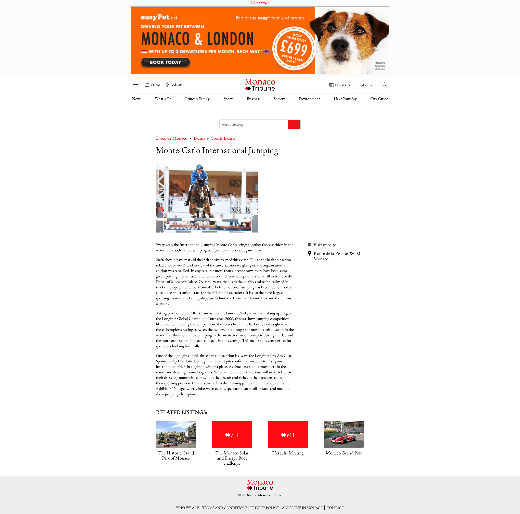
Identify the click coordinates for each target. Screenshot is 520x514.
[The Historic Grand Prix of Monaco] (176, 434)
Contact (335, 507)
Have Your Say (345, 98)
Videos (155, 85)
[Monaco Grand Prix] (344, 434)
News (136, 98)
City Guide (379, 98)
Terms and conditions (224, 507)
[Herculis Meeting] (288, 434)
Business (253, 98)
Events (199, 138)
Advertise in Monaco (302, 507)
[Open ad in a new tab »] (260, 41)
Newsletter (342, 85)
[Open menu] (135, 82)
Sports (228, 98)
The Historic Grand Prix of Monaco (176, 455)
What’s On (163, 98)
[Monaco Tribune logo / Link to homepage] (260, 84)
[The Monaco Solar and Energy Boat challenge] (232, 434)
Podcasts (176, 85)
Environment (309, 98)
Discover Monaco (171, 138)
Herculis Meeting (288, 453)
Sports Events (223, 138)
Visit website (324, 244)
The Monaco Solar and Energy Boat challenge (232, 458)
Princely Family (197, 98)
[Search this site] (385, 85)
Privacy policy (264, 507)
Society (279, 98)
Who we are (187, 507)
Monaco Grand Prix (344, 453)
